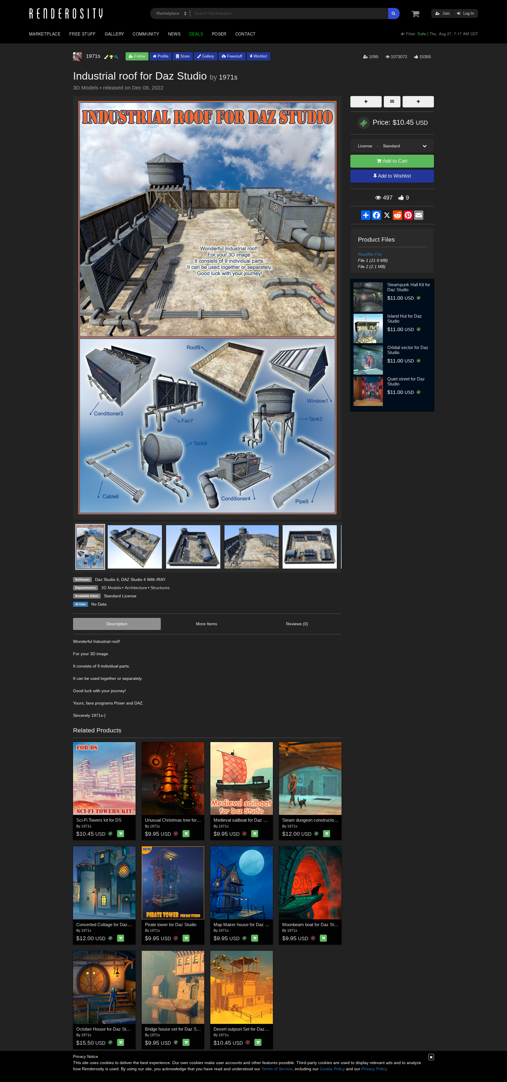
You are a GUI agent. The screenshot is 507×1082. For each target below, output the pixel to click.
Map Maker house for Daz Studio (245, 924)
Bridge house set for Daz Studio (175, 1029)
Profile (162, 56)
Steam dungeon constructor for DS (315, 820)
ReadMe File (370, 254)
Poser (219, 34)
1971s (228, 77)
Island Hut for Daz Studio (404, 318)
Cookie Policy (332, 1068)
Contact (245, 34)
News (174, 34)
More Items (206, 623)
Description (117, 623)
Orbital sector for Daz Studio (407, 350)
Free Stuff (82, 34)
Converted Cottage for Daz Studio (108, 924)
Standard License (120, 596)
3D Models (111, 587)
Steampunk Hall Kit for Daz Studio (408, 287)
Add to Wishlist (394, 176)
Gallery (114, 34)
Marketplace (44, 34)
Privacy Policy (374, 1068)
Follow (139, 56)
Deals (196, 34)
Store (184, 56)
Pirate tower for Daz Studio (170, 924)
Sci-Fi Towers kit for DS (98, 820)
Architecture (136, 587)
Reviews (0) (297, 623)
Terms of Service (277, 1068)
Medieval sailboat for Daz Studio (244, 820)
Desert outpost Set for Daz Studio (246, 1029)
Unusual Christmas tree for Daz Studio (182, 820)
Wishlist (259, 56)
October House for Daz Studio (105, 1029)
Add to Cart (394, 161)
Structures (160, 587)
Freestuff (234, 56)
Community (146, 34)
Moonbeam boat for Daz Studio (312, 924)
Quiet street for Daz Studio (406, 381)
